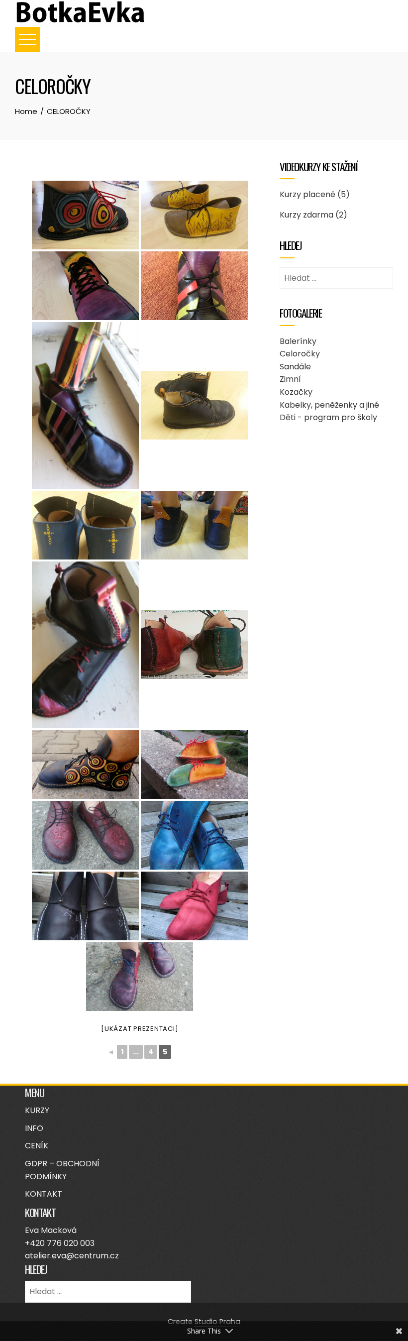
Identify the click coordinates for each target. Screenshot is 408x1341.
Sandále (295, 366)
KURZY (37, 1110)
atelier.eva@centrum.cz (72, 1255)
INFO (34, 1128)
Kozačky (296, 392)
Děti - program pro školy (328, 417)
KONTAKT (43, 1194)
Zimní (290, 379)
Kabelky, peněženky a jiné (329, 405)
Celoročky (300, 353)
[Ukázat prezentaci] (139, 1028)
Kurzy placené (307, 194)
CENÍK (36, 1145)
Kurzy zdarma (306, 215)
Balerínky (298, 341)
